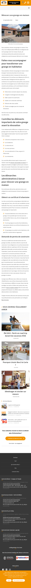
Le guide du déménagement (14, 405)
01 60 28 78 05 (6, 506)
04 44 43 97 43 (6, 523)
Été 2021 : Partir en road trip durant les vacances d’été (15, 334)
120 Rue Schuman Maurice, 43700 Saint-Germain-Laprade (15, 533)
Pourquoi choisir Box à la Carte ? (15, 363)
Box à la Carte (5, 300)
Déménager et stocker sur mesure (15, 392)
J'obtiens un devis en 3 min (15, 438)
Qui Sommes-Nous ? (15, 464)
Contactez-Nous (15, 471)
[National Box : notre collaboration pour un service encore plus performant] (4, 421)
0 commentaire (16, 406)
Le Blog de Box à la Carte (15, 547)
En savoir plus (18, 580)
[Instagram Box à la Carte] (10, 570)
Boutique (15, 457)
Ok (9, 580)
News (16, 20)
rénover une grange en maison (18, 162)
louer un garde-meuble (12, 287)
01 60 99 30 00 (6, 488)
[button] (14, 3)
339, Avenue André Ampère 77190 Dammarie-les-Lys (14, 498)
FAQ (15, 468)
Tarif (15, 461)
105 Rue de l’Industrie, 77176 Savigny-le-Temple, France (15, 482)
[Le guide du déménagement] (4, 405)
